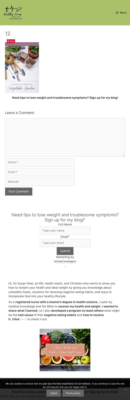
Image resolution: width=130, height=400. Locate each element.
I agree (53, 393)
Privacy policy (73, 393)
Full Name (65, 224)
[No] (125, 389)
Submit (65, 251)
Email (65, 236)
